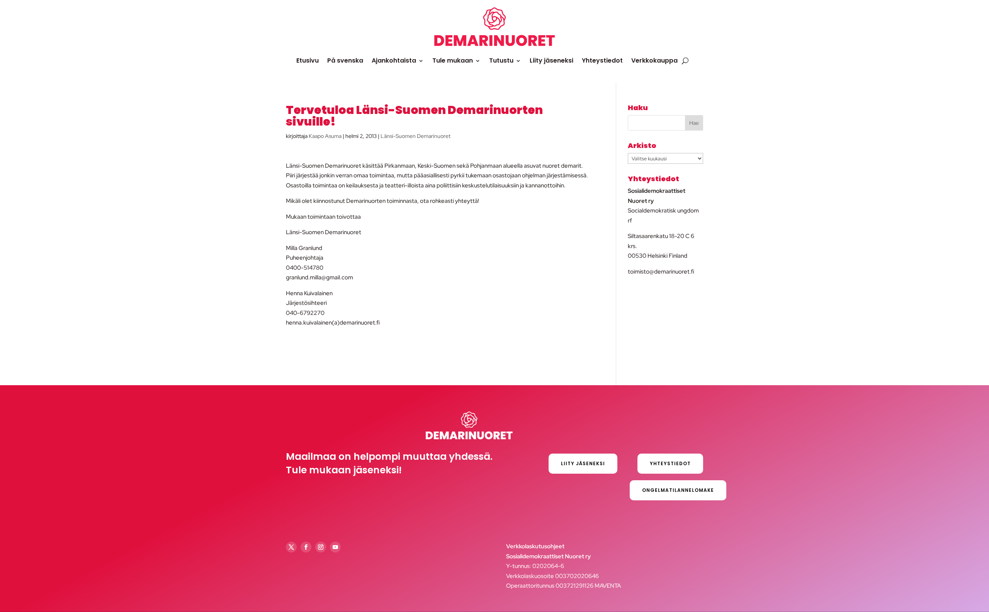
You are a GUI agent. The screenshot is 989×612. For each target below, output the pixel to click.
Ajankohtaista (394, 60)
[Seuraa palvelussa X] (291, 547)
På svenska (345, 60)
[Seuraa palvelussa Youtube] (335, 547)
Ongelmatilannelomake (678, 490)
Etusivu (307, 60)
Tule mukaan (452, 60)
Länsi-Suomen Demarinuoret (415, 136)
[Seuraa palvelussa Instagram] (320, 547)
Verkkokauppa (654, 60)
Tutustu (501, 60)
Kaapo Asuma (325, 136)
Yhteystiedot (602, 60)
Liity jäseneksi (551, 60)
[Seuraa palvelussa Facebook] (306, 547)
